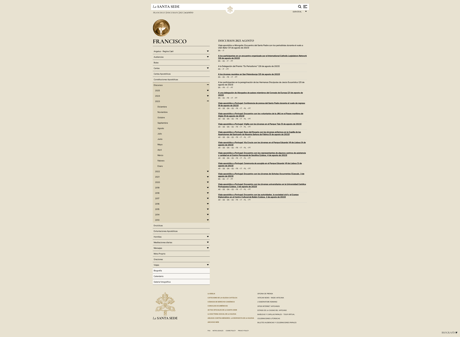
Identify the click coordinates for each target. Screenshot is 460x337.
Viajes (156, 265)
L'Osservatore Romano (267, 302)
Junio (160, 139)
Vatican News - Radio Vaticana (270, 298)
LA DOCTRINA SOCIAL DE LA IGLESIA (222, 314)
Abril (160, 150)
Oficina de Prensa (265, 294)
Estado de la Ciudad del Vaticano (272, 310)
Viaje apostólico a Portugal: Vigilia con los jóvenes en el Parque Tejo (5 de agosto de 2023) (260, 124)
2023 (181, 12)
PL (245, 108)
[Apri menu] (305, 7)
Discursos (172, 12)
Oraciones (158, 259)
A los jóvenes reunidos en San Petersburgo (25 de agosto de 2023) (249, 74)
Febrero (161, 160)
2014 (157, 214)
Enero (160, 166)
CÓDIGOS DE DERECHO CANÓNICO (221, 302)
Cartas (157, 68)
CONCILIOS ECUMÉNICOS (218, 306)
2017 (157, 198)
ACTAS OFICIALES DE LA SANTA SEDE (222, 310)
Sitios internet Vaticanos (268, 306)
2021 (157, 177)
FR (228, 77)
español (298, 12)
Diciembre (162, 106)
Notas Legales (218, 330)
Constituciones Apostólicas (166, 79)
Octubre (161, 117)
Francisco (159, 12)
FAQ (209, 330)
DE (224, 108)
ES (224, 61)
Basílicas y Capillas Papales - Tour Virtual (276, 314)
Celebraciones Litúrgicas (268, 318)
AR (219, 108)
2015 (157, 209)
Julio (160, 133)
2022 (157, 171)
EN (219, 51)
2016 (157, 204)
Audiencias (159, 57)
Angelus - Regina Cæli (163, 51)
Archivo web (213, 322)
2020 (157, 182)
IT (223, 51)
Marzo (160, 155)
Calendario (159, 276)
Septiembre (163, 123)
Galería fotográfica (162, 282)
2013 (157, 220)
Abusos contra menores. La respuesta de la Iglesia (231, 318)
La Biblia (211, 294)
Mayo (160, 144)
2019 (157, 187)
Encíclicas (158, 225)
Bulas (156, 62)
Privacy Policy (243, 330)
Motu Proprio (159, 253)
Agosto (161, 128)
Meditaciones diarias (163, 242)
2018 (157, 193)
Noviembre (162, 112)
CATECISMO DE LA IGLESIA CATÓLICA (222, 298)
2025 (157, 90)
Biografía (450, 332)
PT (232, 61)
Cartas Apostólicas (162, 74)
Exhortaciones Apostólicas (166, 231)
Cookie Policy (231, 330)
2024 (157, 96)
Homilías (157, 237)
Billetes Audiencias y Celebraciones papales (276, 322)
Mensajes (158, 248)
